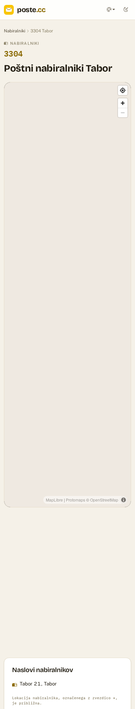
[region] (67, 294)
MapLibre (54, 500)
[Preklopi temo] (126, 10)
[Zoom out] (122, 112)
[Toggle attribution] (123, 500)
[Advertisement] (67, 582)
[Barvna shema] (111, 10)
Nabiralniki (14, 30)
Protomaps (75, 500)
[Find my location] (122, 90)
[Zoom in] (122, 103)
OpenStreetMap (104, 500)
